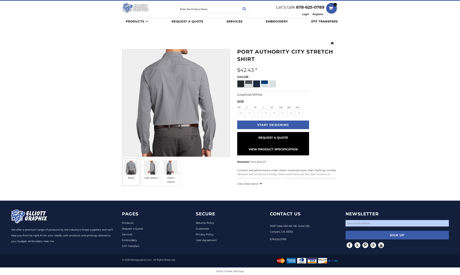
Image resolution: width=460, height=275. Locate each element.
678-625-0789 (310, 7)
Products (128, 223)
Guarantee (202, 228)
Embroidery (129, 240)
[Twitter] (357, 245)
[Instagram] (373, 245)
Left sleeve (151, 177)
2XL (281, 107)
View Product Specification (273, 149)
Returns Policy (205, 223)
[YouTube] (381, 245)
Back (131, 177)
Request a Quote (132, 228)
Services (127, 234)
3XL (289, 107)
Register (317, 14)
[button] (137, 21)
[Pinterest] (365, 245)
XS (239, 107)
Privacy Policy (205, 234)
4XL (298, 107)
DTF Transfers (130, 246)
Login (305, 14)
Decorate (243, 161)
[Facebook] (349, 245)
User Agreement (206, 240)
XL (272, 107)
